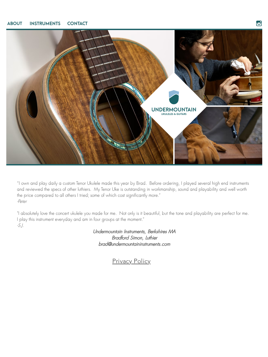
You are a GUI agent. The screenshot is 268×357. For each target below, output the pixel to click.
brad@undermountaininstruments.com (134, 244)
